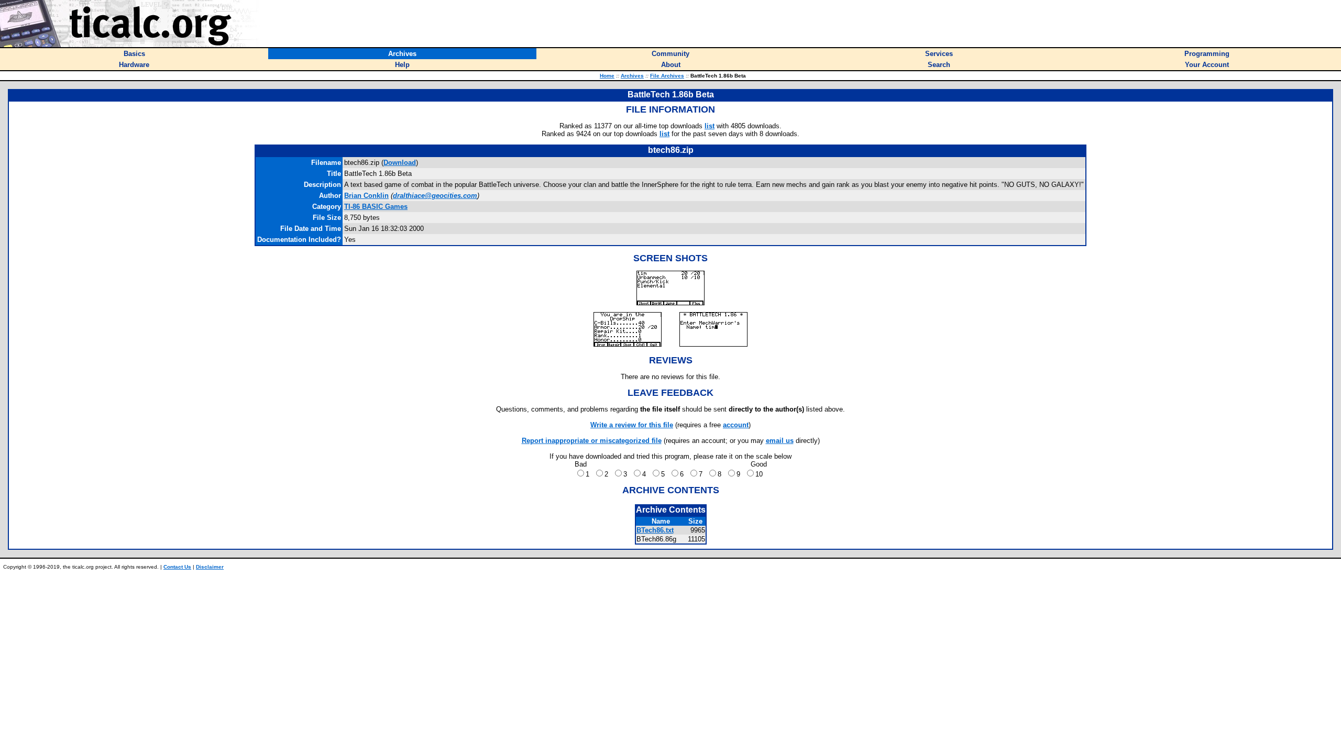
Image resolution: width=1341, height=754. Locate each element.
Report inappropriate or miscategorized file (592, 441)
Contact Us (177, 567)
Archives (632, 76)
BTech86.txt (655, 530)
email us (780, 441)
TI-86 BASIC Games (376, 206)
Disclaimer (210, 567)
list (710, 126)
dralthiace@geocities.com (435, 195)
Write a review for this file (631, 425)
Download (399, 163)
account (736, 425)
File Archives (667, 76)
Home (607, 76)
